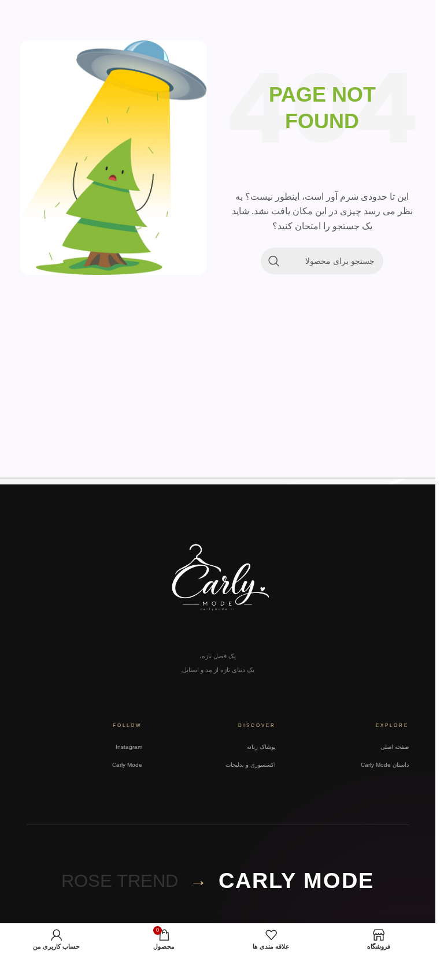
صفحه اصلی (394, 747)
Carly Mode (127, 765)
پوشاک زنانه (261, 747)
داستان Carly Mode (385, 765)
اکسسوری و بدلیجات (250, 765)
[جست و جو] (274, 261)
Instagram (129, 747)
